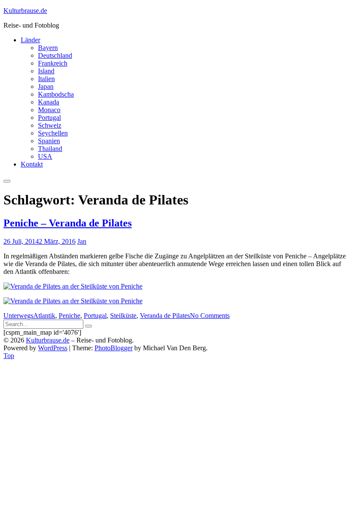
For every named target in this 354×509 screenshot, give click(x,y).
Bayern (48, 47)
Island (46, 71)
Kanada (48, 102)
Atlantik (44, 315)
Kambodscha (56, 94)
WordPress (52, 348)
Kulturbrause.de (25, 10)
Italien (46, 78)
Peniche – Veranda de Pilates (67, 223)
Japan (46, 86)
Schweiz (49, 125)
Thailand (50, 148)
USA (45, 156)
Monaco (49, 109)
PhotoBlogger (114, 348)
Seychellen (53, 133)
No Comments (210, 315)
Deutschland (55, 55)
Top (8, 355)
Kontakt (32, 164)
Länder (30, 40)
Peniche (69, 315)
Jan (81, 241)
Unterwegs (18, 315)
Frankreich (52, 63)
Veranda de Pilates (165, 315)
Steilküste (123, 315)
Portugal (49, 117)
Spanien (49, 141)
